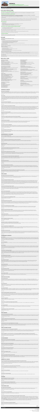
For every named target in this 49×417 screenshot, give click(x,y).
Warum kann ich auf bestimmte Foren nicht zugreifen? (6, 77)
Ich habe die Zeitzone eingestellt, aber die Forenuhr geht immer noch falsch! (9, 68)
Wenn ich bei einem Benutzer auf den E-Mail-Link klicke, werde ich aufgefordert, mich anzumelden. (10, 71)
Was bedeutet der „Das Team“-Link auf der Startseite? (26, 64)
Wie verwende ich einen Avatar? (4, 70)
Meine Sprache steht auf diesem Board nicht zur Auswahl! (7, 69)
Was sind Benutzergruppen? (23, 61)
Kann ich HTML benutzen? (3, 83)
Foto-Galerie (12, 38)
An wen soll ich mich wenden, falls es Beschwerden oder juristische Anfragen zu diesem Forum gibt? (29, 85)
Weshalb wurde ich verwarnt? (4, 78)
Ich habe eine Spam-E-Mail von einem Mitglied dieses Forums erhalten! (27, 67)
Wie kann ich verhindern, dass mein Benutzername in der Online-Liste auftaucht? (9, 67)
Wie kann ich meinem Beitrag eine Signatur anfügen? (6, 75)
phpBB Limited (13, 153)
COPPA (37, 106)
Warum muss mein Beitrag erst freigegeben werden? (6, 80)
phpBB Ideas (32, 392)
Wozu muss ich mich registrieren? (4, 60)
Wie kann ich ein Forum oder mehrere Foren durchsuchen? (26, 72)
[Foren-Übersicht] (5, 4)
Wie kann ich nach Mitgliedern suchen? (24, 74)
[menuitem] (3, 7)
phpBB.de (18, 153)
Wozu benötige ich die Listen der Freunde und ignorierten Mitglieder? (27, 69)
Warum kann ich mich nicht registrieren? (5, 61)
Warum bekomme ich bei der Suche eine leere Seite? (25, 73)
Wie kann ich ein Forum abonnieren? (24, 78)
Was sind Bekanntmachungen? (4, 85)
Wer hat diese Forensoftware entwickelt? (24, 83)
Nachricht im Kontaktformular (15, 32)
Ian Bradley (38, 409)
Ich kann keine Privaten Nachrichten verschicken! (25, 66)
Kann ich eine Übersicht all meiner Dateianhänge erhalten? (26, 81)
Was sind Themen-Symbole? (4, 87)
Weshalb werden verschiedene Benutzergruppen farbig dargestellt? (27, 63)
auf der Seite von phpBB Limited (30, 388)
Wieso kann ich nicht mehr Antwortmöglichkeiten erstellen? (7, 76)
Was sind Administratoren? (23, 60)
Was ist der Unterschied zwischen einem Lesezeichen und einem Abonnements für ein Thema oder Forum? (29, 77)
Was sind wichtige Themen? (4, 86)
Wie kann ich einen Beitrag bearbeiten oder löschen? (6, 74)
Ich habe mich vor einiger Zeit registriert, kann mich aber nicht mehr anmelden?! (9, 63)
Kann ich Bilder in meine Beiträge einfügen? (5, 84)
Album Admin (7, 48)
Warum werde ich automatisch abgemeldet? (6, 64)
